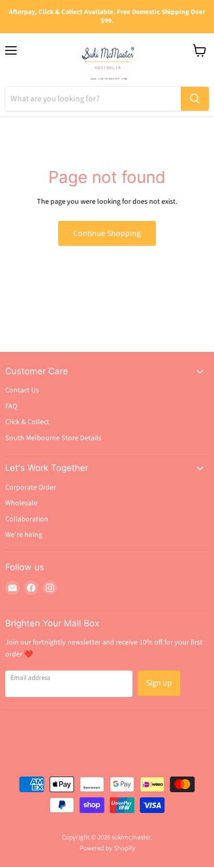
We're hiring (23, 535)
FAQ (11, 406)
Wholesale (21, 503)
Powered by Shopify (107, 848)
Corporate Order (30, 487)
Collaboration (26, 519)
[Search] (195, 99)
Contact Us (22, 390)
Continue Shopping (107, 233)
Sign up (159, 683)
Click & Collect (27, 422)
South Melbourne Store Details (53, 438)
